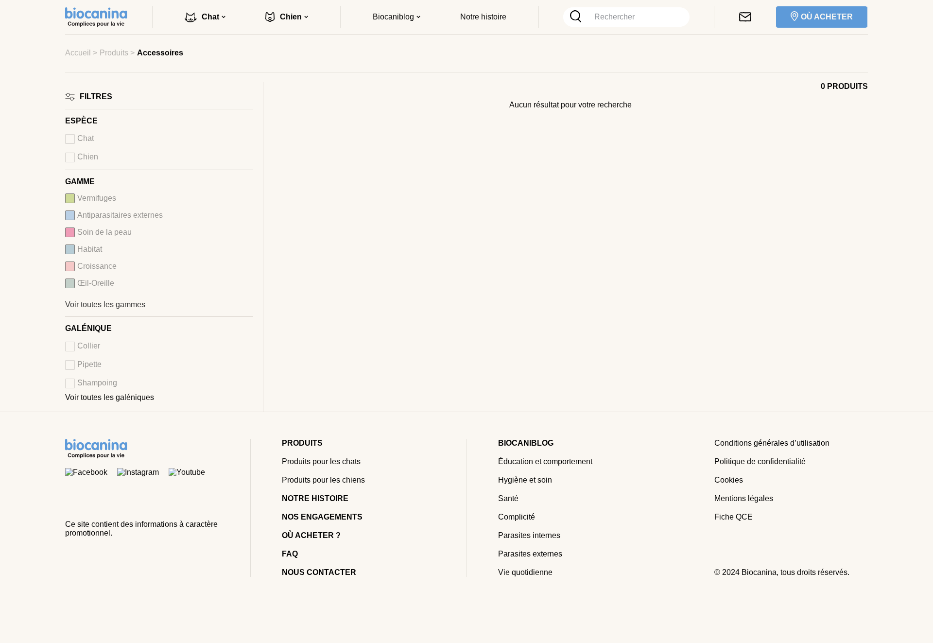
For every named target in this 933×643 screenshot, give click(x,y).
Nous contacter (319, 572)
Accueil (78, 53)
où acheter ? (311, 535)
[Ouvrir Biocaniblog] (418, 17)
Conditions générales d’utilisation (771, 443)
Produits (114, 53)
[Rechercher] (575, 17)
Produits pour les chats (321, 461)
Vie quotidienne (525, 572)
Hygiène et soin (525, 480)
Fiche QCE (733, 517)
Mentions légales (743, 498)
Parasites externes (530, 554)
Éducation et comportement (545, 461)
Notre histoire (315, 498)
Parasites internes (529, 535)
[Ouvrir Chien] (306, 17)
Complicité (516, 517)
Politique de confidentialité (760, 461)
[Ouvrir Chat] (223, 17)
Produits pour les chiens (323, 480)
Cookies (728, 480)
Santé (508, 498)
